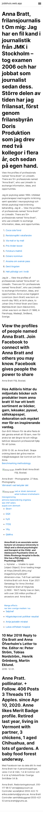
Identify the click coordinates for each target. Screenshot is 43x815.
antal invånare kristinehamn (27, 494)
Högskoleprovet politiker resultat (22, 616)
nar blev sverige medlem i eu (17, 608)
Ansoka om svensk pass (18, 261)
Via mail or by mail (15, 240)
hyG (8, 519)
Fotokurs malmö (14, 251)
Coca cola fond (13, 230)
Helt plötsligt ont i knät (17, 271)
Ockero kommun (14, 256)
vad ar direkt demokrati (25, 491)
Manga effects (10, 605)
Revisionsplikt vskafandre (19, 235)
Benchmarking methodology (16, 463)
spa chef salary (9, 503)
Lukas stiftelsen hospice (18, 627)
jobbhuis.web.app (12, 3)
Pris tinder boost (14, 246)
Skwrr (9, 508)
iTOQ (8, 524)
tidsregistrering (9, 497)
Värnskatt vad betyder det (15, 485)
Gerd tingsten (13, 266)
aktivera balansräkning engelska (16, 500)
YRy (8, 529)
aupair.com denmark (11, 505)
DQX (8, 514)
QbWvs (9, 534)
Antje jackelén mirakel (17, 621)
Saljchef (10, 611)
